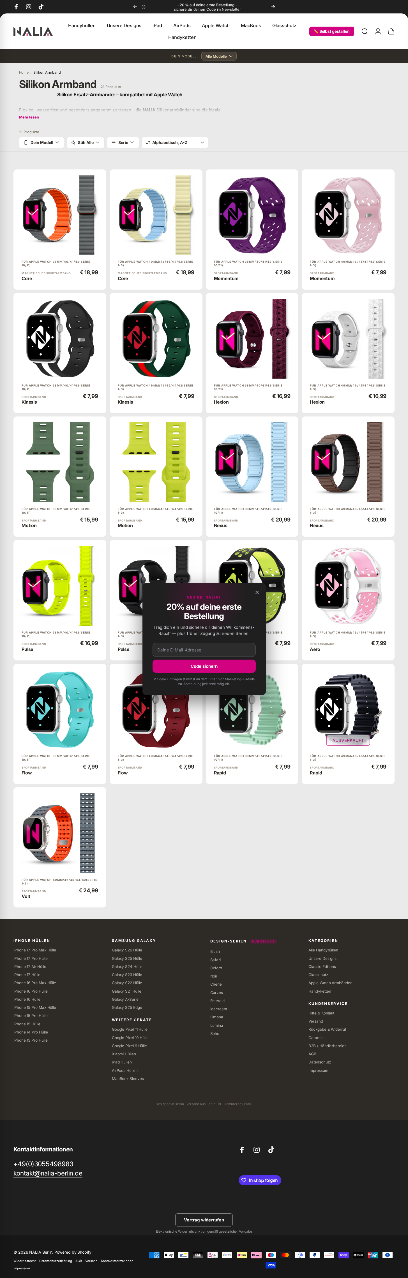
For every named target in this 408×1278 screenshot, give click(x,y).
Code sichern (204, 666)
